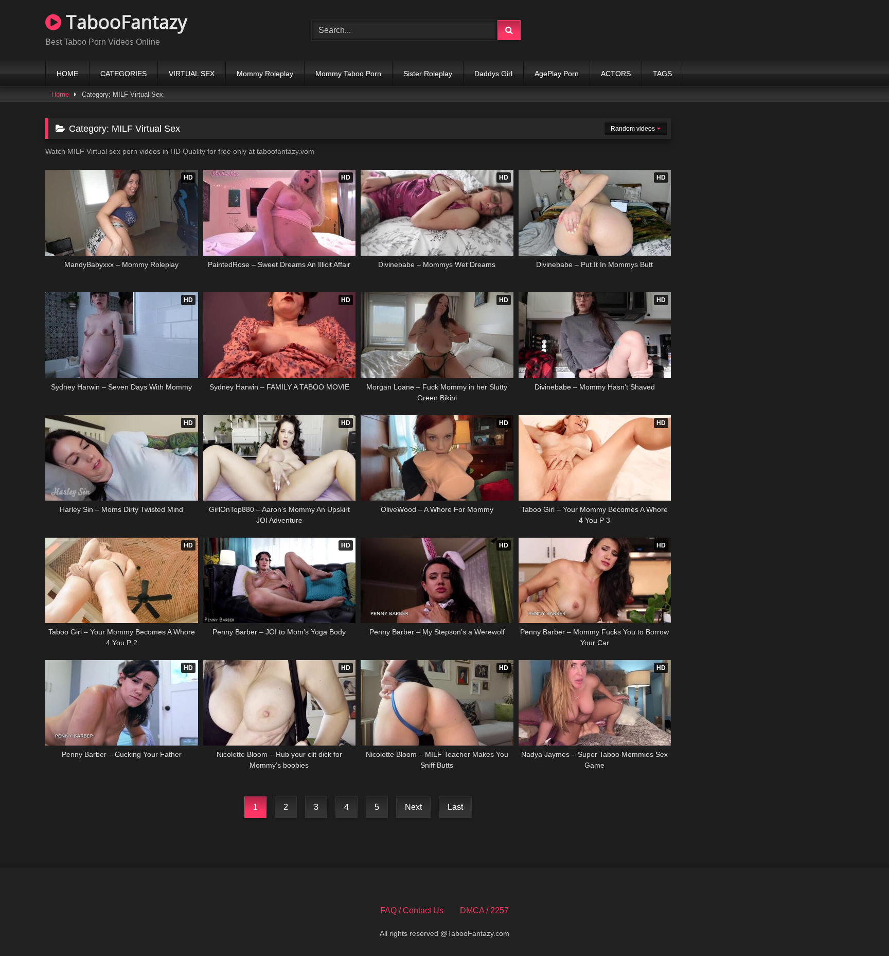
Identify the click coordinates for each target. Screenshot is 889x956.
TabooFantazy (124, 21)
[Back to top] (857, 925)
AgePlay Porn (557, 73)
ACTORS (616, 73)
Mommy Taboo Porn (348, 73)
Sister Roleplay (427, 73)
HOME (67, 73)
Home (60, 94)
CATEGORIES (123, 73)
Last (455, 807)
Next (413, 807)
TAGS (662, 73)
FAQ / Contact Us (411, 910)
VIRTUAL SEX (192, 73)
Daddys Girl (493, 73)
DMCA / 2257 (484, 910)
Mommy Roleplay (265, 73)
